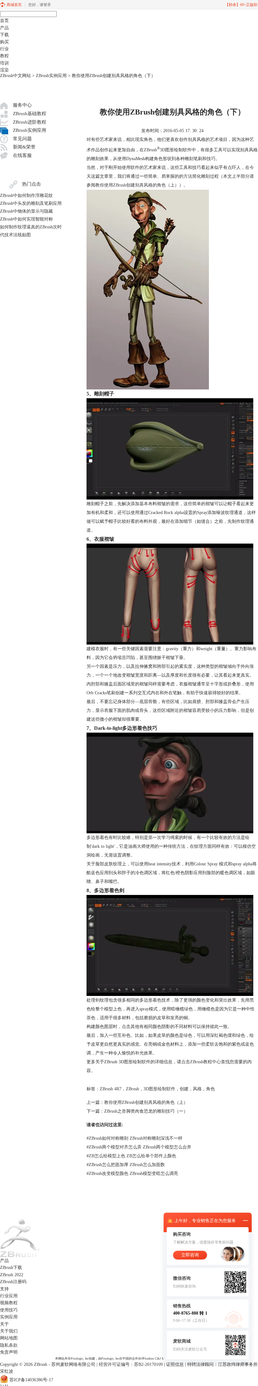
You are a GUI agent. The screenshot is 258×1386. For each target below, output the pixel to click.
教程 (4, 55)
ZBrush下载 (11, 1267)
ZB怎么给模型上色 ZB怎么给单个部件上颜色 (131, 1156)
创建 (184, 1089)
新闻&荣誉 (24, 146)
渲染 (4, 70)
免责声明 (9, 1352)
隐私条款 (9, 1345)
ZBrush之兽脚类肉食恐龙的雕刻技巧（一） (146, 1111)
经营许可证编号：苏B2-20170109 (131, 1364)
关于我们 (9, 1331)
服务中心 (22, 105)
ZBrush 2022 (11, 1274)
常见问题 (22, 138)
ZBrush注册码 (13, 1281)
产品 (4, 27)
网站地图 (9, 1338)
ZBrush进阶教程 (29, 122)
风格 (197, 1089)
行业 (4, 49)
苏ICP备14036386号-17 (31, 1380)
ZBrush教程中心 (205, 1061)
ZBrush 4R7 (110, 1089)
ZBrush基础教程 (29, 113)
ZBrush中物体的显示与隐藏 (26, 211)
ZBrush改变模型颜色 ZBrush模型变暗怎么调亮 (132, 1173)
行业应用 (9, 1296)
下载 (4, 34)
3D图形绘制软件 (159, 1089)
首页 (4, 20)
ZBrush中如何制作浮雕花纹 (26, 195)
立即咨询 (190, 1255)
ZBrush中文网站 (15, 75)
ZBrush (150, 150)
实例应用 (9, 1317)
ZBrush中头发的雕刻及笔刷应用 (31, 203)
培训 (4, 63)
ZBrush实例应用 (51, 75)
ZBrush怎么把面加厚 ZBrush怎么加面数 (126, 1164)
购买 (4, 42)
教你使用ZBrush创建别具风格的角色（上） (137, 185)
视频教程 (9, 1302)
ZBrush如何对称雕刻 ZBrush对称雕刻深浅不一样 (134, 1138)
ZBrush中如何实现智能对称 (26, 219)
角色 (210, 1089)
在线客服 (22, 155)
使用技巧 (9, 1310)
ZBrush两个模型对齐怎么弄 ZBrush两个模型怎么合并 (139, 1147)
